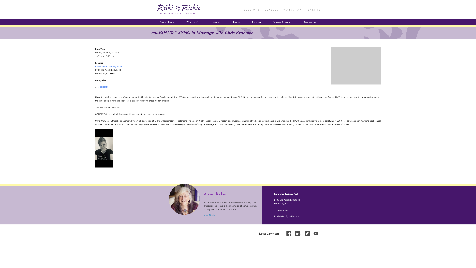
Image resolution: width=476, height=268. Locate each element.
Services (256, 22)
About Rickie (167, 22)
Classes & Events (282, 22)
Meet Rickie (209, 215)
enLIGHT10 (103, 87)
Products (216, 22)
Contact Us (310, 22)
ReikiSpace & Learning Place (108, 66)
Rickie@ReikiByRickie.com (286, 216)
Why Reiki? (192, 22)
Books (236, 22)
